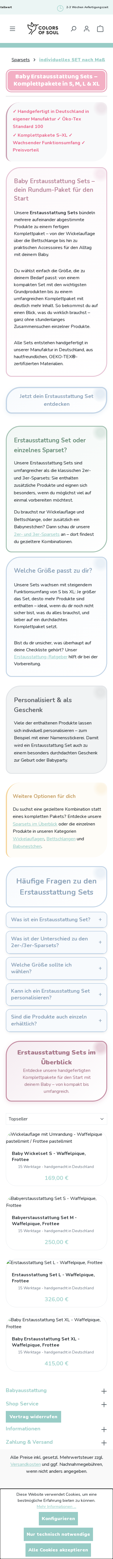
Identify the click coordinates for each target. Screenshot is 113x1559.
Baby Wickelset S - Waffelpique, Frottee (49, 1157)
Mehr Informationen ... (56, 1506)
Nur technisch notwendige (58, 1534)
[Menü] (12, 28)
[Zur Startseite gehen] (43, 29)
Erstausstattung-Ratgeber (41, 657)
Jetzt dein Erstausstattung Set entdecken (56, 400)
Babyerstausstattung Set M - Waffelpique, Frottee (44, 1221)
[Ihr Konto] (86, 28)
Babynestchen (27, 846)
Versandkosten (25, 1464)
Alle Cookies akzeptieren (58, 1550)
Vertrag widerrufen (33, 1417)
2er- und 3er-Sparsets (37, 534)
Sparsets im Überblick (35, 824)
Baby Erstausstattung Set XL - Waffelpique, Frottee (46, 1342)
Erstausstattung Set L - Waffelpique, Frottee (53, 1278)
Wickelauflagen (28, 839)
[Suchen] (73, 28)
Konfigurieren (58, 1518)
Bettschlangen (61, 839)
